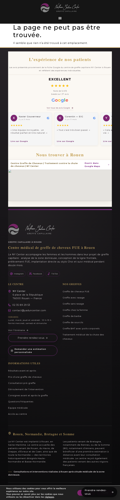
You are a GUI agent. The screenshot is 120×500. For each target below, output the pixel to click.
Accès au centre (17, 414)
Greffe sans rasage (73, 303)
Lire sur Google (19, 141)
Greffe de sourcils (73, 322)
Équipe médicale (18, 408)
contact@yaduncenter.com (29, 310)
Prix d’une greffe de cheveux (25, 377)
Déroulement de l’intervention (26, 389)
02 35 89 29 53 (21, 305)
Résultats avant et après (22, 370)
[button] (60, 18)
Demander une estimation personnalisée (30, 350)
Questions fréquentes (20, 401)
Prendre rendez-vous (31, 337)
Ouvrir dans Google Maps (92, 164)
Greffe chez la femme (75, 310)
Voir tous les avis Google (58, 108)
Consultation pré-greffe (22, 383)
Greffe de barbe (72, 316)
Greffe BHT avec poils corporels (81, 328)
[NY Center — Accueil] (31, 229)
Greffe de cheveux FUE (76, 291)
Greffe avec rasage (74, 297)
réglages (49, 497)
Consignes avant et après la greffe (28, 395)
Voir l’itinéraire (16, 330)
